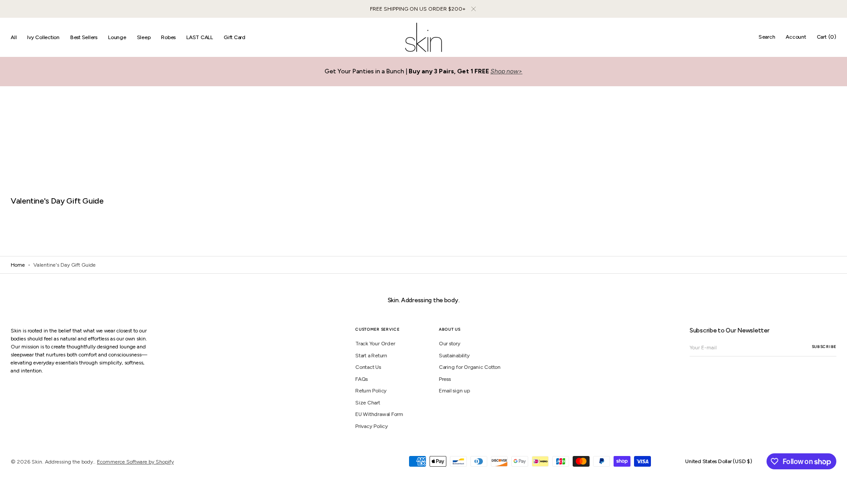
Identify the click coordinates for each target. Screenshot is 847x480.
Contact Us (368, 367)
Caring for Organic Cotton (470, 367)
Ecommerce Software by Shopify (135, 462)
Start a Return (371, 355)
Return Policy (371, 391)
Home (18, 265)
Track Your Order (375, 343)
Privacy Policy (371, 426)
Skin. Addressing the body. (63, 462)
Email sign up (454, 391)
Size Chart (367, 403)
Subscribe (824, 346)
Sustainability (454, 355)
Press (445, 379)
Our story (450, 343)
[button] (767, 37)
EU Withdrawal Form (379, 414)
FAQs (361, 379)
